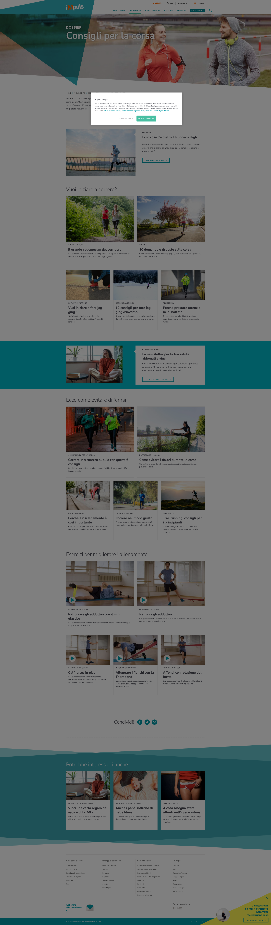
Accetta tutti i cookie (146, 118)
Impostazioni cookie (125, 118)
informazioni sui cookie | (112, 111)
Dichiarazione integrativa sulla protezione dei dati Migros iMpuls (145, 111)
